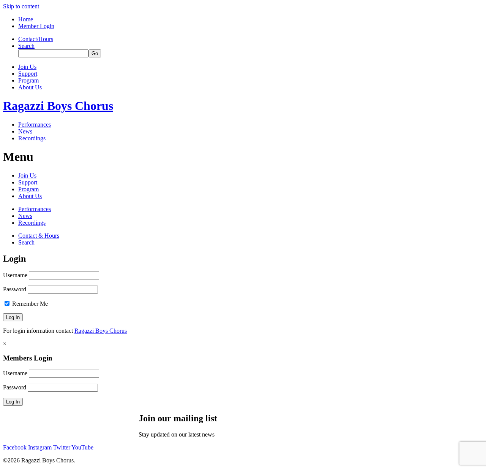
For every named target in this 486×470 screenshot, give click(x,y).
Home (25, 19)
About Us (30, 87)
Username (15, 275)
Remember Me (29, 303)
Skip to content (21, 6)
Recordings (32, 138)
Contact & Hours (38, 235)
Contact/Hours (35, 39)
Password (14, 289)
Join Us (27, 67)
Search (26, 46)
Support (27, 73)
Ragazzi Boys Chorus (58, 106)
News (25, 131)
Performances (34, 124)
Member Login (36, 26)
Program (28, 80)
